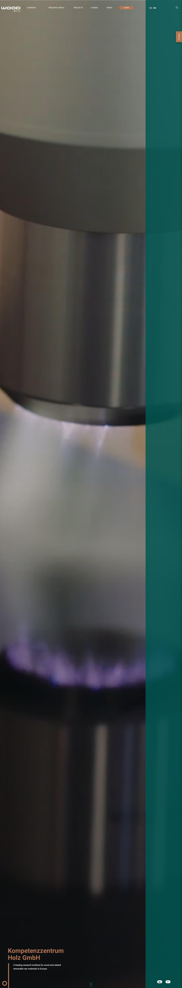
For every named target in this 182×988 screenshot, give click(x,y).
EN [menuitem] (155, 8)
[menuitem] (151, 8)
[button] (35, 7)
